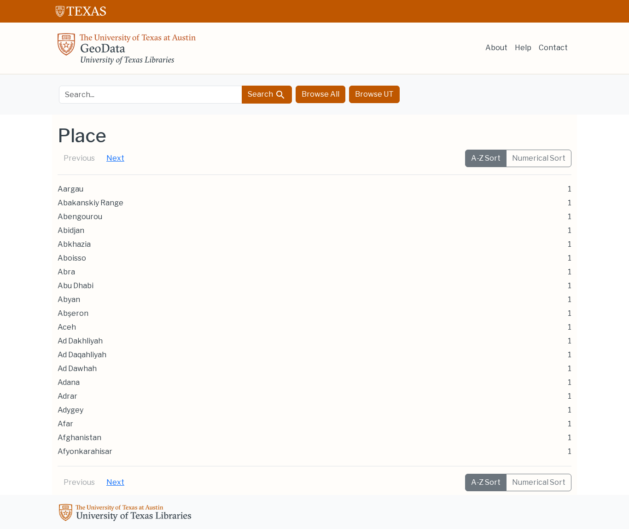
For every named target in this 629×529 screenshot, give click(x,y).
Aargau (70, 189)
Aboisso (72, 258)
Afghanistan (79, 437)
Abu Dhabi (75, 285)
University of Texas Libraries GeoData (127, 51)
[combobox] (150, 94)
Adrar (67, 396)
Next (115, 158)
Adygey (70, 410)
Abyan (69, 299)
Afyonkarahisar (85, 451)
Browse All (320, 94)
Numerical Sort (538, 158)
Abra (66, 271)
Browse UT (374, 94)
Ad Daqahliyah (82, 354)
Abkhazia (74, 244)
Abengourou (80, 216)
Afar (65, 423)
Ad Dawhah (77, 368)
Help (523, 47)
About (496, 47)
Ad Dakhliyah (80, 341)
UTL (127, 513)
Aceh (67, 327)
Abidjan (71, 230)
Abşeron (73, 313)
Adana (69, 382)
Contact (553, 47)
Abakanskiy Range (90, 202)
